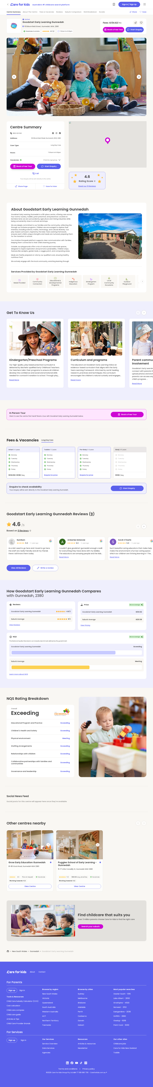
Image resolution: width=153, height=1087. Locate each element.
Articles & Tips (13, 1019)
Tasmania (46, 1025)
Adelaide (81, 1007)
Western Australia (50, 1011)
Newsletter (83, 1048)
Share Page (23, 186)
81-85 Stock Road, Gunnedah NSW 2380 (24, 866)
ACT (44, 1016)
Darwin (81, 1020)
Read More (14, 380)
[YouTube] (76, 1063)
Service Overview (49, 1043)
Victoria (45, 998)
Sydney (81, 994)
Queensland (47, 1002)
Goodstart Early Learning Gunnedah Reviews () (51, 514)
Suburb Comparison (73, 12)
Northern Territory (50, 1020)
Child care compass (15, 1010)
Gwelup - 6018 (119, 1020)
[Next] (139, 77)
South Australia (48, 1007)
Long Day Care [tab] (47, 440)
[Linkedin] (67, 1063)
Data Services (48, 1048)
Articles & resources (87, 1043)
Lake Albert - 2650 (121, 998)
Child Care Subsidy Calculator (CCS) (22, 1001)
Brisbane (82, 1002)
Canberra (82, 1016)
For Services (15, 1032)
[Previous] (14, 77)
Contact (42, 972)
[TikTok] (81, 1063)
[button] (22, 856)
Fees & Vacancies (47, 12)
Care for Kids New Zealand (125, 1048)
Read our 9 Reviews (87, 186)
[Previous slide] (12, 845)
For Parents (14, 982)
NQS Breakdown (90, 12)
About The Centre (30, 12)
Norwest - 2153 (119, 1007)
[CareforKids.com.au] (16, 972)
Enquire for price (51, 475)
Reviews (59, 12)
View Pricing (85, 625)
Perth (80, 1011)
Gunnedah (34, 951)
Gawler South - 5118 (122, 994)
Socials (102, 12)
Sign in (22, 990)
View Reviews (14, 625)
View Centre (30, 886)
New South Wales (19, 951)
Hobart (81, 1025)
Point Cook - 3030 (121, 1025)
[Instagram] (85, 1063)
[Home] (8, 951)
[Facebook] (72, 1063)
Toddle (116, 1052)
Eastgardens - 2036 (122, 1011)
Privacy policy (88, 1069)
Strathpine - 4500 (121, 1002)
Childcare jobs (119, 1043)
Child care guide (14, 1014)
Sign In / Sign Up (129, 4)
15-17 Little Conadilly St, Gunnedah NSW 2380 (75, 869)
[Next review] (143, 526)
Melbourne (82, 998)
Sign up (12, 990)
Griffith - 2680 (119, 1016)
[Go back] (8, 4)
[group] (30, 844)
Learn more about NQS (18, 674)
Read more (76, 380)
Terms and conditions (67, 1069)
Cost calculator (13, 1005)
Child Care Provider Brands (18, 1023)
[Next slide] (142, 281)
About (32, 972)
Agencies (46, 1052)
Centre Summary (13, 12)
